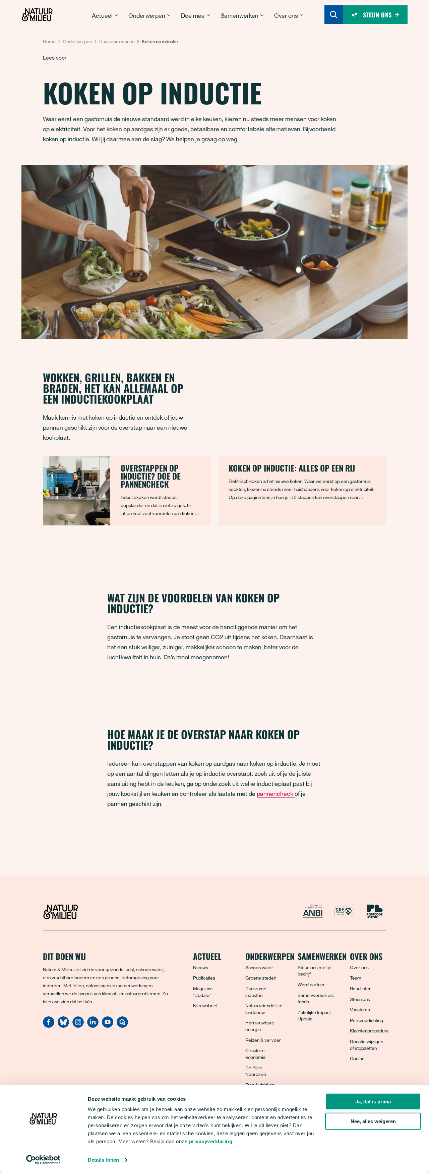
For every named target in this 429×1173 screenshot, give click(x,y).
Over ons (359, 967)
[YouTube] (107, 1025)
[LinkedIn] (93, 1025)
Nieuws (200, 967)
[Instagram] (78, 1025)
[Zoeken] (333, 14)
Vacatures (360, 1009)
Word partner (311, 984)
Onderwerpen (77, 41)
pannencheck (276, 793)
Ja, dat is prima (373, 1101)
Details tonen (103, 1160)
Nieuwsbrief (205, 1005)
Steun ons (360, 999)
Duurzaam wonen (116, 41)
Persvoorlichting (366, 1020)
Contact (358, 1058)
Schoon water (259, 967)
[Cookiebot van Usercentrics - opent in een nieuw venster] (43, 1160)
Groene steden (260, 978)
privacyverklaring (211, 1141)
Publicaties (204, 978)
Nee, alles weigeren (373, 1121)
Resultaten (360, 988)
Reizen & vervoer (263, 1040)
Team (355, 978)
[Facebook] (48, 1025)
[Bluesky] (63, 1025)
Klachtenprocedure (369, 1030)
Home (49, 41)
